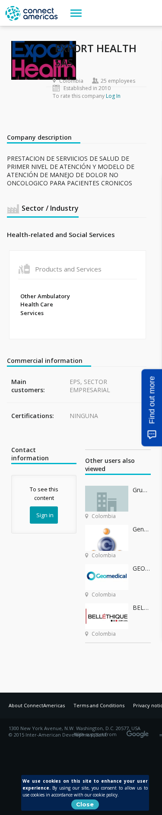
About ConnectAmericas (37, 705)
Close (85, 804)
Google (139, 731)
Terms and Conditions (98, 705)
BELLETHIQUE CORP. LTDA (141, 607)
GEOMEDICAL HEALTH (141, 568)
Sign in (45, 515)
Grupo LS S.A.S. (141, 490)
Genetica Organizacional (141, 529)
